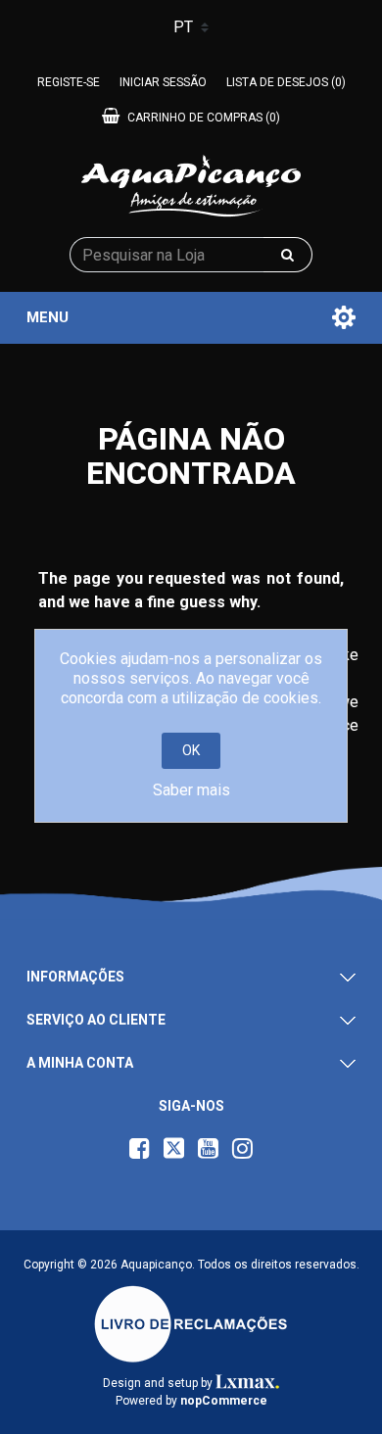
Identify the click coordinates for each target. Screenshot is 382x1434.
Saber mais (191, 790)
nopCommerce (223, 1401)
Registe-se (68, 82)
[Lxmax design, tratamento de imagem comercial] (247, 1383)
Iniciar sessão (163, 82)
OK (191, 750)
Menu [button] (47, 317)
